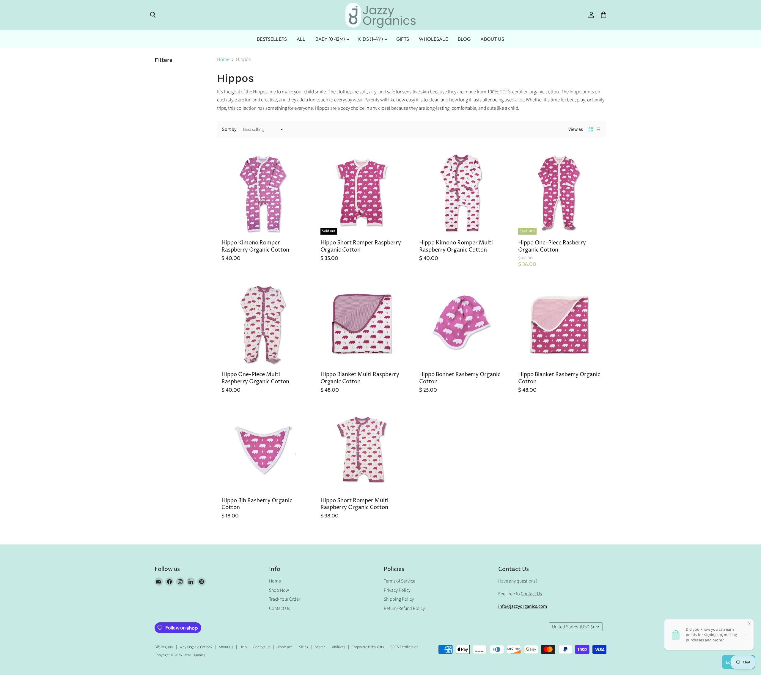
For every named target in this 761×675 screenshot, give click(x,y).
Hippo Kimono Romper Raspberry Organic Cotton (255, 246)
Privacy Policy (397, 590)
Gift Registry (164, 647)
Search (320, 647)
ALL (301, 39)
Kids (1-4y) (371, 39)
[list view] (598, 129)
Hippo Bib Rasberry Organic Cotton (256, 504)
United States (573, 627)
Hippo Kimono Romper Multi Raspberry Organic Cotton (456, 246)
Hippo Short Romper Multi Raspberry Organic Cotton (354, 504)
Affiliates (338, 647)
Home (223, 60)
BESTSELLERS (272, 39)
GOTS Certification (404, 647)
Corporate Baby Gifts (368, 647)
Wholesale (433, 39)
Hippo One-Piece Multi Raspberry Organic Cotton (255, 378)
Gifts (402, 39)
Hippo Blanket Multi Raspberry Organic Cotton (359, 378)
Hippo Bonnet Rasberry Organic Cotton (459, 378)
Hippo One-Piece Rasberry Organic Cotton (552, 246)
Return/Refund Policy (404, 608)
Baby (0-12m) (330, 39)
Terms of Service (399, 581)
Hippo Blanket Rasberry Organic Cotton (559, 378)
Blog (464, 39)
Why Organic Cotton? (196, 647)
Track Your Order (284, 599)
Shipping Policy (399, 599)
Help (243, 647)
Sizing (303, 647)
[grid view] (591, 129)
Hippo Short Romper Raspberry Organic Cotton (360, 246)
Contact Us (279, 608)
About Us (492, 39)
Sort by (229, 129)
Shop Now (279, 590)
